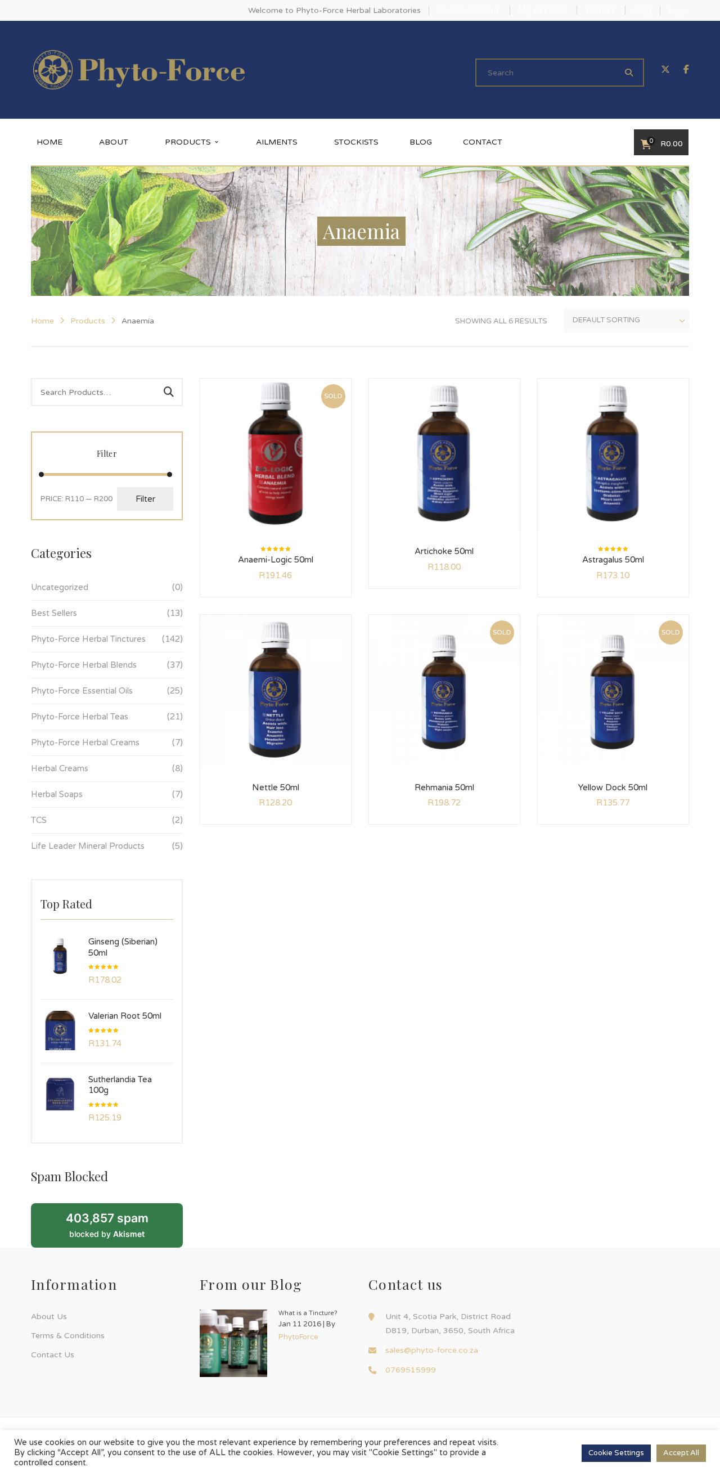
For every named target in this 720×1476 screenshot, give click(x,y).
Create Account (468, 10)
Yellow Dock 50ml (612, 787)
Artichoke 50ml (444, 551)
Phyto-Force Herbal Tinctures (88, 639)
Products (87, 321)
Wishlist (599, 10)
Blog (642, 10)
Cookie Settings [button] (616, 1452)
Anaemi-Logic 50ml (275, 560)
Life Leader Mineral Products (88, 846)
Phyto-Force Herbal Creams (85, 742)
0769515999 (410, 1370)
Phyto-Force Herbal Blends (84, 665)
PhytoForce (298, 1337)
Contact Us (52, 1355)
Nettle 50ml (275, 787)
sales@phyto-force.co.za (431, 1350)
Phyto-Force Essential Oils (82, 691)
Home (42, 321)
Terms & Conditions (68, 1335)
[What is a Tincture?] (233, 1343)
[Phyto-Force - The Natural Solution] (139, 69)
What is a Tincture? (308, 1313)
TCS (39, 820)
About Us (49, 1316)
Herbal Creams (59, 768)
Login (678, 10)
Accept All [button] (681, 1452)
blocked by (107, 1224)
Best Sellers (54, 613)
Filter (145, 499)
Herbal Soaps (57, 794)
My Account (542, 10)
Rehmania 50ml (444, 787)
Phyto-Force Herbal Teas (79, 717)
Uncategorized (59, 587)
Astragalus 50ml (613, 560)
